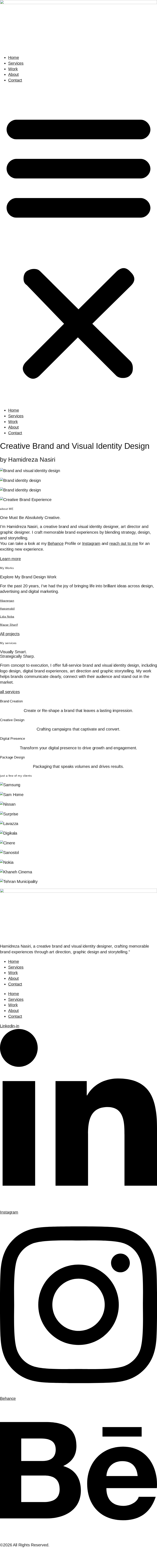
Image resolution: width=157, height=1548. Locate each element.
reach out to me (123, 543)
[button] (78, 245)
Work (13, 69)
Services (16, 63)
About (13, 74)
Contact (15, 80)
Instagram (91, 543)
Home (13, 57)
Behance (55, 543)
